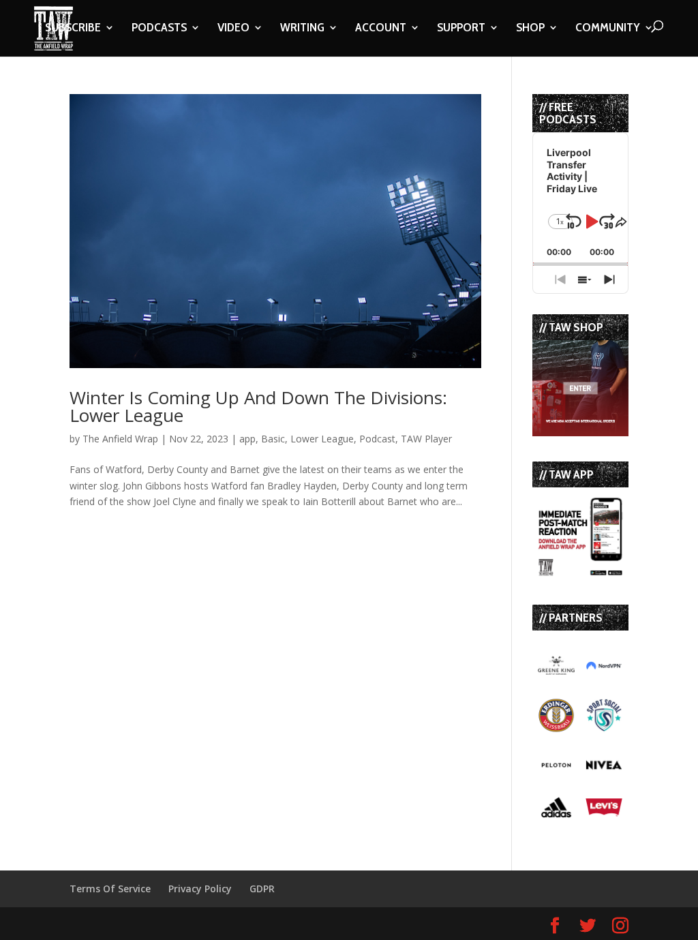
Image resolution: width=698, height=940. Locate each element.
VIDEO (233, 28)
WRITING (302, 28)
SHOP (530, 28)
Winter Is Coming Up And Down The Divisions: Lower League (258, 406)
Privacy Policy (200, 888)
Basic (273, 438)
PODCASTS (159, 28)
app (247, 438)
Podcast (377, 438)
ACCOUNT (380, 28)
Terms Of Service (110, 888)
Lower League (322, 438)
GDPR (262, 888)
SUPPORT (461, 28)
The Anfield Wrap (120, 438)
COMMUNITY (607, 28)
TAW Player (426, 438)
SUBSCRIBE (73, 28)
